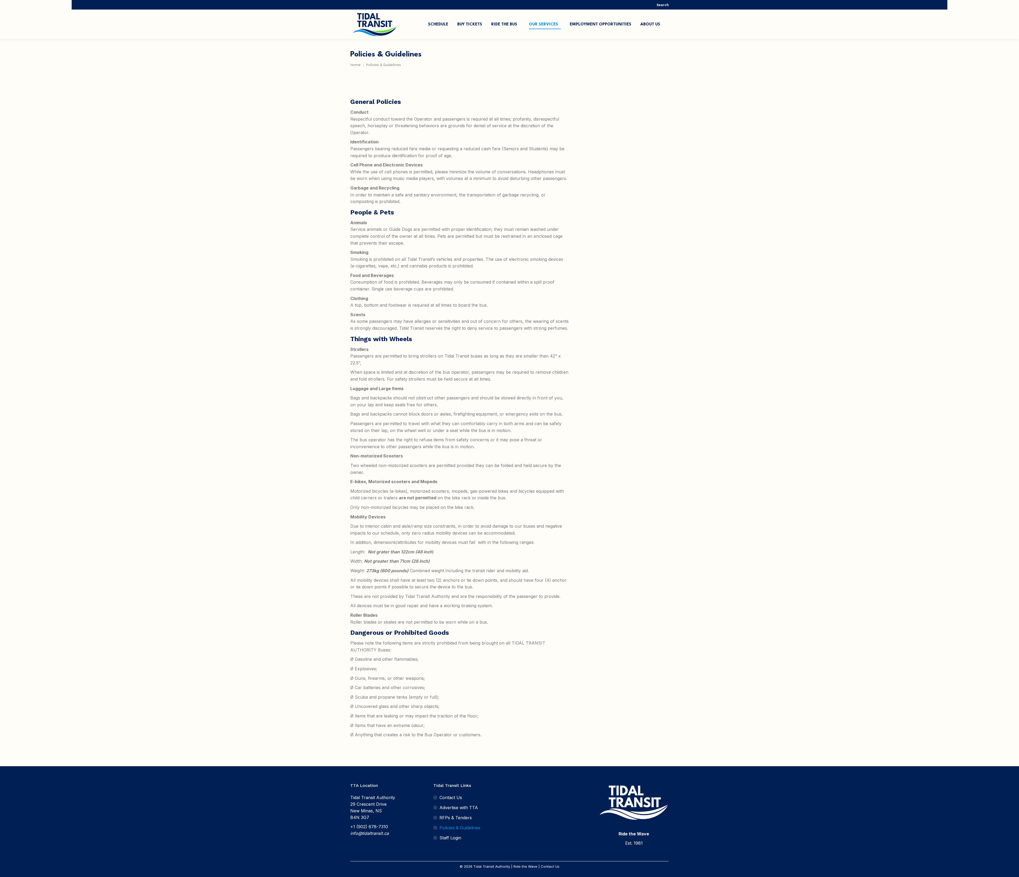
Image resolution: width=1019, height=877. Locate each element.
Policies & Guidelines (459, 827)
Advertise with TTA (458, 807)
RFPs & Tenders (455, 817)
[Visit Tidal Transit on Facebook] (519, 787)
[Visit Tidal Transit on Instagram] (529, 787)
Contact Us (450, 797)
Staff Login (450, 837)
